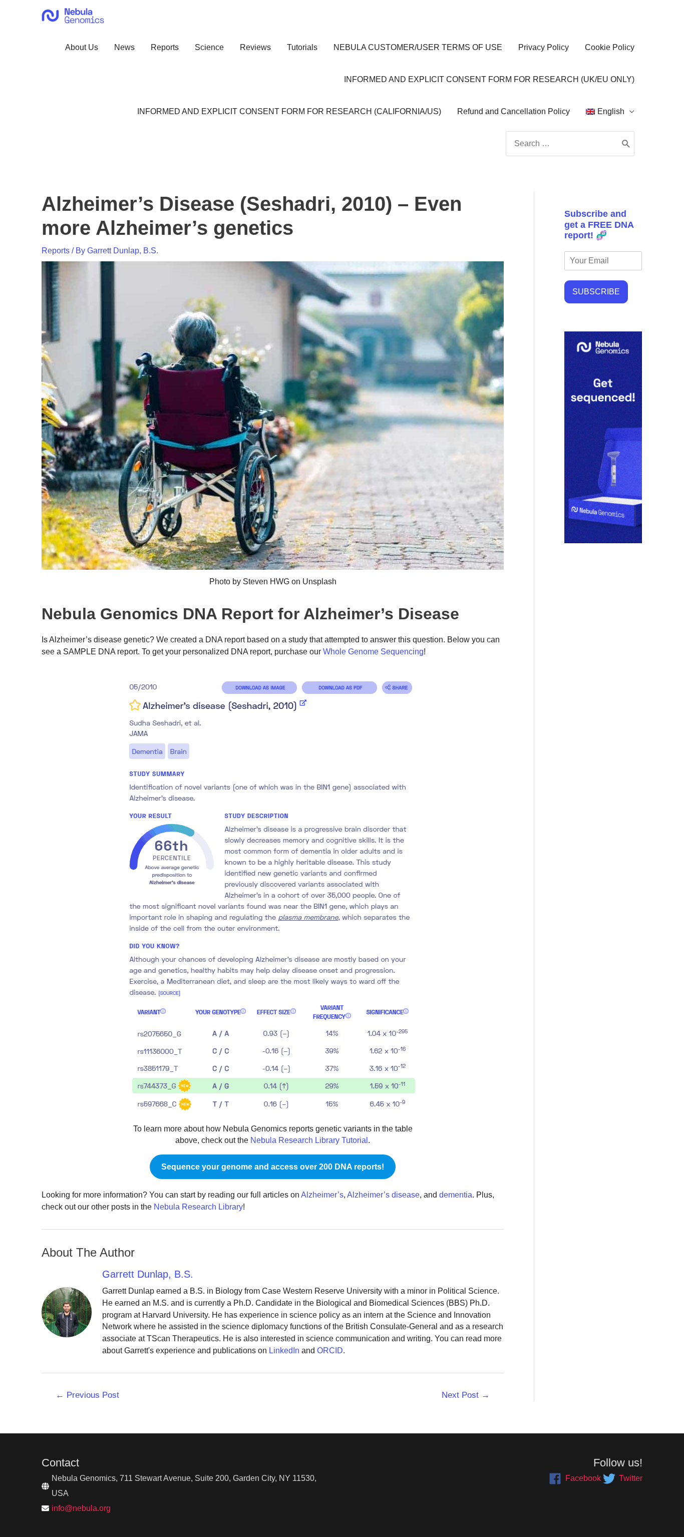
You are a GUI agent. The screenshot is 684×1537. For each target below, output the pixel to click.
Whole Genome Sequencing (373, 651)
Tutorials (302, 47)
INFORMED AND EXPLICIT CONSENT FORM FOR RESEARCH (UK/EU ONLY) (489, 79)
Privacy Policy (543, 47)
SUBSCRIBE (596, 291)
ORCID (330, 1350)
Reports (165, 47)
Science (209, 47)
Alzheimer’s (322, 1195)
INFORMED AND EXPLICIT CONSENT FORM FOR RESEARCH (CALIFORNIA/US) (289, 111)
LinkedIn (284, 1350)
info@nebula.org (81, 1508)
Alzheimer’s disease (383, 1195)
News (124, 47)
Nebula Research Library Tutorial (309, 1140)
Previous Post (87, 1395)
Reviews (255, 47)
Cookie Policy (609, 47)
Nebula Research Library (198, 1207)
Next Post (466, 1395)
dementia (455, 1195)
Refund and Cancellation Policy (513, 111)
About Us (81, 47)
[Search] (626, 144)
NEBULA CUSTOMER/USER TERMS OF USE (417, 47)
